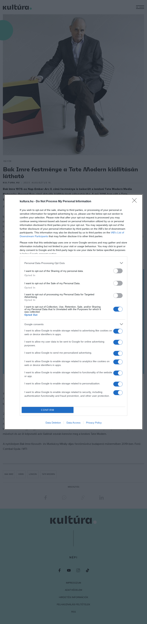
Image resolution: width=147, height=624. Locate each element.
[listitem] (73, 263)
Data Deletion (53, 422)
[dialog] (73, 312)
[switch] (118, 270)
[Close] (135, 201)
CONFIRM (47, 410)
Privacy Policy (94, 422)
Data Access (73, 422)
